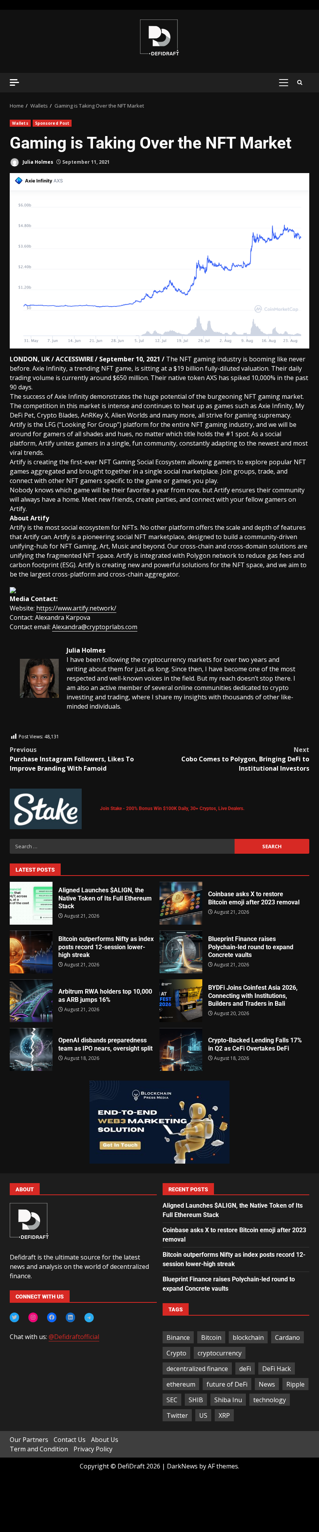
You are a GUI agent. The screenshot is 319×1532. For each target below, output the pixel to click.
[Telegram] (89, 1317)
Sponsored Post (52, 123)
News (267, 1384)
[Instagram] (33, 1317)
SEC (172, 1400)
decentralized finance (197, 1368)
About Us (104, 1439)
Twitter (177, 1415)
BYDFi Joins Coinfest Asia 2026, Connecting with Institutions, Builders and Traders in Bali (181, 1000)
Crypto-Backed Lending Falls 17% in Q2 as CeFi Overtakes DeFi (181, 1049)
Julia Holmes (37, 162)
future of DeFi (227, 1384)
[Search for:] (122, 846)
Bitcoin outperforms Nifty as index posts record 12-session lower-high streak (31, 952)
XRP (224, 1415)
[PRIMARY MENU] (283, 82)
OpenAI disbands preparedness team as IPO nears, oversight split (31, 1049)
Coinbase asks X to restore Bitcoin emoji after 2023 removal (181, 903)
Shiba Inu (228, 1400)
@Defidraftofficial (74, 1336)
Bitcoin (211, 1337)
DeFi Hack (276, 1368)
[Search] (299, 82)
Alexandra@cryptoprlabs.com (94, 627)
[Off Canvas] (14, 82)
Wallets (20, 123)
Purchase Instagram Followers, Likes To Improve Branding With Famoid (72, 759)
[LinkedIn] (70, 1317)
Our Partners (29, 1439)
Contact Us (70, 1439)
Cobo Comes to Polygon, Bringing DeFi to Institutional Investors (245, 759)
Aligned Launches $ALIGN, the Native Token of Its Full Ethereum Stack (31, 903)
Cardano (287, 1337)
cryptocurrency (220, 1353)
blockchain (248, 1337)
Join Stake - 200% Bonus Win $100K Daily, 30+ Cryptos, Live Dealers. (172, 808)
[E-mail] (24, 727)
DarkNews (182, 1466)
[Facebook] (51, 1317)
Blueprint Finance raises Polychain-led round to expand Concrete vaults (181, 952)
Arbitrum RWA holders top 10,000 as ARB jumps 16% (31, 1000)
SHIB (196, 1400)
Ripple (295, 1384)
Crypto (176, 1353)
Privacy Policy (93, 1449)
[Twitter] (14, 1317)
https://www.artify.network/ (76, 608)
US (203, 1415)
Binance (178, 1337)
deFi (245, 1368)
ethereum (181, 1384)
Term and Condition (39, 1449)
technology (269, 1400)
